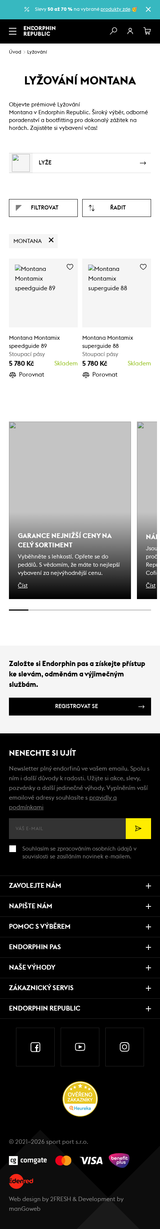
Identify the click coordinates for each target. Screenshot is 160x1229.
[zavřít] (148, 9)
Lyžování (37, 52)
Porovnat (31, 375)
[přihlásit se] (130, 31)
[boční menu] (13, 31)
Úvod (15, 52)
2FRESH (60, 1199)
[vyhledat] (113, 31)
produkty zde (115, 9)
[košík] (147, 31)
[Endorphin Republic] (39, 31)
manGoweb (25, 1209)
